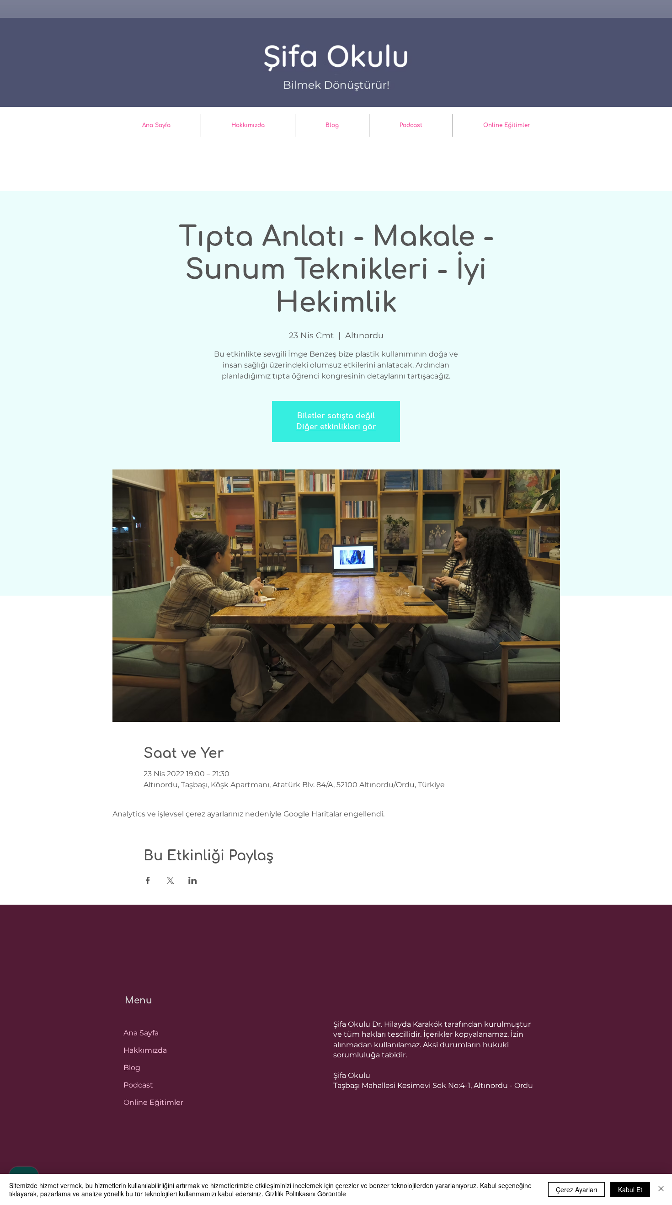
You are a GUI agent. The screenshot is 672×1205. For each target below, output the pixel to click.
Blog (131, 1067)
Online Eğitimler (153, 1102)
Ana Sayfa (141, 1033)
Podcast (138, 1085)
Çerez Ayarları (576, 1189)
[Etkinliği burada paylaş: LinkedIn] (192, 880)
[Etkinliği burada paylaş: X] (170, 880)
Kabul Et (630, 1189)
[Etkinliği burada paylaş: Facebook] (148, 880)
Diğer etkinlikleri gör (336, 427)
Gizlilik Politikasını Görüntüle (305, 1193)
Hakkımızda (145, 1050)
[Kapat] (661, 1189)
